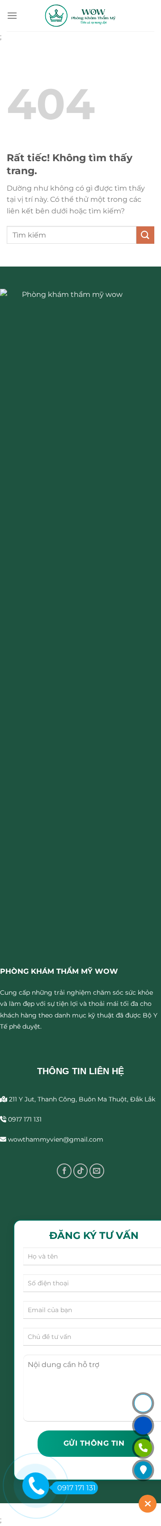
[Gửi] (145, 235)
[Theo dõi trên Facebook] (64, 1170)
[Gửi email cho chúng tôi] (96, 1170)
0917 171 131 (76, 1488)
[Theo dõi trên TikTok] (80, 1170)
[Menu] (12, 15)
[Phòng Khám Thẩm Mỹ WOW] (80, 15)
